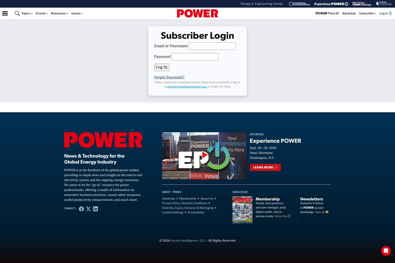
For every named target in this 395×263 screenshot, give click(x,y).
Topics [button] (26, 13)
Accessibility (196, 212)
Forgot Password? (169, 77)
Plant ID (327, 13)
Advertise (349, 13)
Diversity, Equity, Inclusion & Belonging (188, 208)
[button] (5, 13)
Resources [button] (58, 13)
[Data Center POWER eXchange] (362, 4)
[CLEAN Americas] (384, 3)
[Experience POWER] (331, 4)
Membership (187, 198)
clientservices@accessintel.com (187, 87)
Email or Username (171, 46)
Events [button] (41, 13)
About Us (207, 198)
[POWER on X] (88, 208)
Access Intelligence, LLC (188, 241)
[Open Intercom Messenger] (386, 251)
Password (162, 56)
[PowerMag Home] (197, 13)
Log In (383, 13)
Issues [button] (76, 13)
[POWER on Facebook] (81, 208)
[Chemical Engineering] (299, 4)
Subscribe (281, 216)
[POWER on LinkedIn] (95, 208)
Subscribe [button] (366, 13)
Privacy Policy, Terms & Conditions (184, 203)
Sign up (320, 212)
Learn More (263, 167)
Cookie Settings (172, 212)
